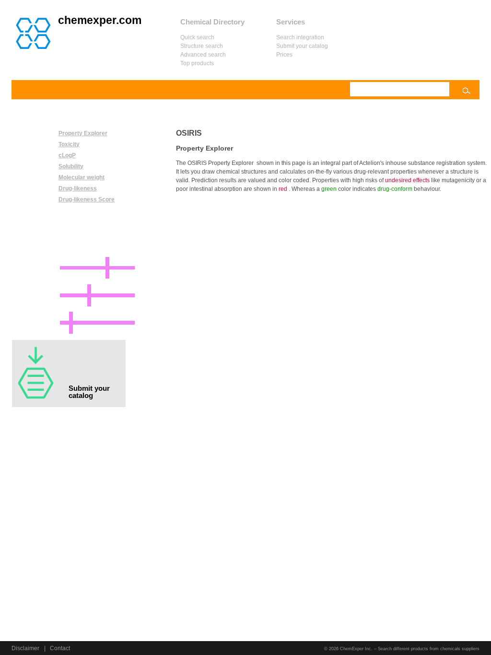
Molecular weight (81, 177)
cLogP (67, 155)
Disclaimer (25, 648)
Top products (197, 63)
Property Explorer (82, 133)
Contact (60, 648)
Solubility (70, 166)
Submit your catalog (302, 46)
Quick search (197, 37)
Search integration (300, 37)
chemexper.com (99, 20)
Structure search (201, 46)
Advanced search (203, 54)
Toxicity (69, 144)
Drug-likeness (77, 188)
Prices (284, 54)
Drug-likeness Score (86, 199)
